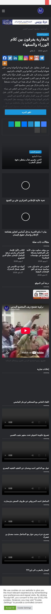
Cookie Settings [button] (24, 608)
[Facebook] (4, 58)
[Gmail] (36, 58)
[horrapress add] (25, 22)
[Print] (31, 58)
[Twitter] (10, 58)
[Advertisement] (25, 386)
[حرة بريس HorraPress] (40, 11)
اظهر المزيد (26, 112)
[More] (4, 63)
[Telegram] (41, 58)
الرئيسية (44, 29)
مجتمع (37, 29)
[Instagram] (26, 58)
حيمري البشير (28, 29)
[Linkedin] (15, 58)
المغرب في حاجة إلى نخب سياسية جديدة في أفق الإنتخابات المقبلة (38, 269)
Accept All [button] (10, 608)
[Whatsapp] (20, 58)
